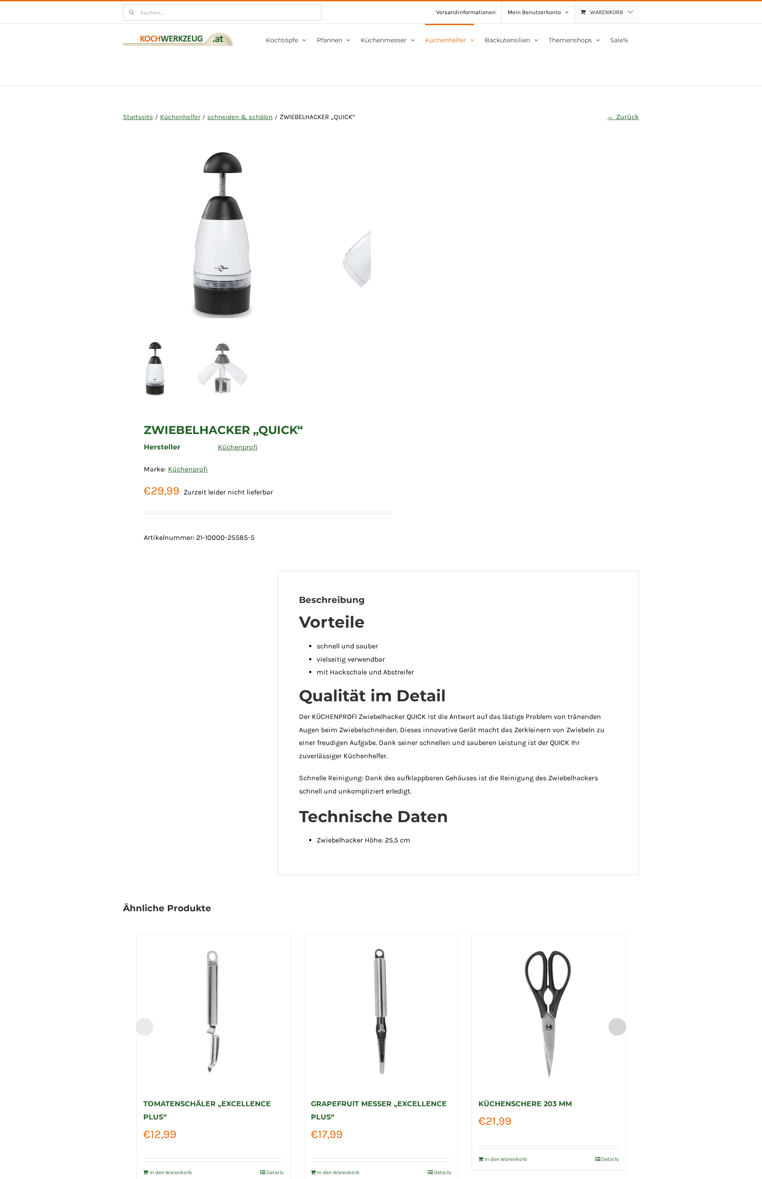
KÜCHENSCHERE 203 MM (525, 1104)
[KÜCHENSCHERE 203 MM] (548, 1012)
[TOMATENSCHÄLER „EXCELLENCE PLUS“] (213, 1012)
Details (275, 1172)
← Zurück (623, 116)
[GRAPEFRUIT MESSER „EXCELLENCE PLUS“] (381, 1012)
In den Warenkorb (170, 1172)
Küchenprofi (238, 447)
